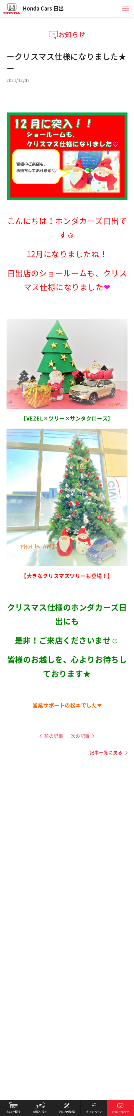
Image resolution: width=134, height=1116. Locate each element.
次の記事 (80, 736)
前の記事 (53, 736)
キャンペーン (93, 1108)
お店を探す (13, 1108)
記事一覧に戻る (106, 752)
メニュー (125, 8)
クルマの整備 (67, 1108)
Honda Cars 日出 (43, 8)
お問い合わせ (120, 1108)
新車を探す (40, 1108)
